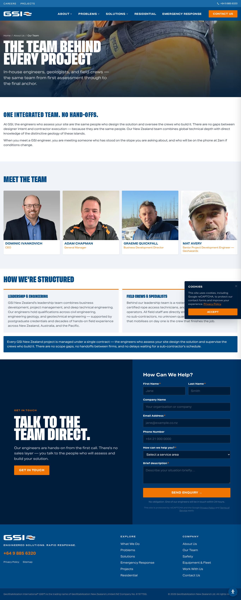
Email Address (154, 415)
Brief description (156, 463)
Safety (188, 556)
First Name (152, 383)
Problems (87, 14)
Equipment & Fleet (197, 563)
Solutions (115, 14)
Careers (10, 3)
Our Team (190, 550)
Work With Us (193, 569)
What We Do (130, 544)
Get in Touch (31, 470)
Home (7, 35)
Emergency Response (182, 14)
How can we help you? (159, 447)
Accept (213, 311)
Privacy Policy (207, 507)
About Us (19, 35)
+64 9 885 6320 (228, 3)
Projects (27, 3)
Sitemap (27, 562)
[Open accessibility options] (232, 591)
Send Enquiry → (186, 492)
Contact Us (223, 13)
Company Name (154, 399)
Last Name (197, 383)
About (63, 14)
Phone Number (153, 431)
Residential (145, 14)
